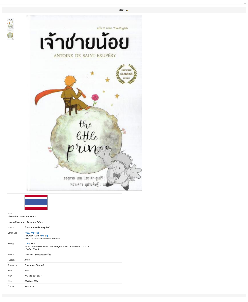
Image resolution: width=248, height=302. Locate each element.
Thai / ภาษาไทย (32, 232)
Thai (27, 243)
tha (42, 235)
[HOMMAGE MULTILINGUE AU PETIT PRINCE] (46, 235)
